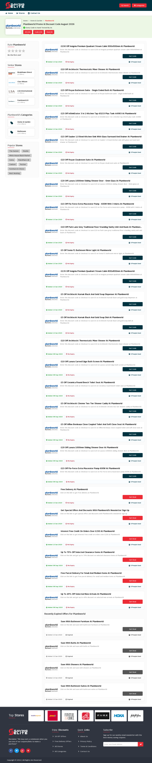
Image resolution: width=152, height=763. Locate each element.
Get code (132, 56)
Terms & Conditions (88, 746)
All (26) (27, 32)
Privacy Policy (86, 741)
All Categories (60, 751)
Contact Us (35, 13)
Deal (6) (50, 32)
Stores (22, 13)
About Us (84, 736)
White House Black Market (19, 155)
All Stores (59, 746)
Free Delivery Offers (63, 741)
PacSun (23, 164)
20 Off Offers (60, 736)
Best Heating (14, 173)
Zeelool (12, 164)
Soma (11, 160)
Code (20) (38, 32)
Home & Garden (36, 21)
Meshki (25, 151)
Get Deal (132, 497)
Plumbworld (49, 21)
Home (10, 13)
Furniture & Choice (16, 169)
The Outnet (14, 151)
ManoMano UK (23, 160)
